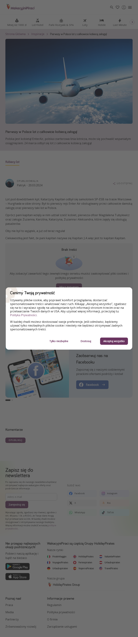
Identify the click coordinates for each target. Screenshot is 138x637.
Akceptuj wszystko (114, 341)
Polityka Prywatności (23, 315)
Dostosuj (85, 341)
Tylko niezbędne (58, 341)
